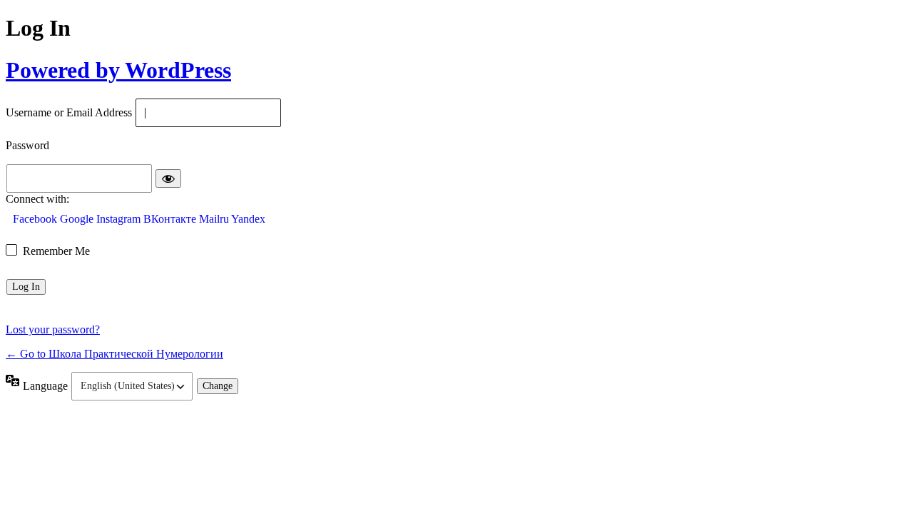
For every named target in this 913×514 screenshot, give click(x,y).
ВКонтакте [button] (171, 219)
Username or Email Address (69, 113)
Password (27, 146)
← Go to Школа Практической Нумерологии (114, 354)
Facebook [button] (36, 219)
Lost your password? (53, 329)
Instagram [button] (119, 219)
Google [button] (78, 219)
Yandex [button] (248, 219)
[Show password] (168, 178)
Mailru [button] (215, 219)
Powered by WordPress (118, 70)
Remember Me (56, 251)
